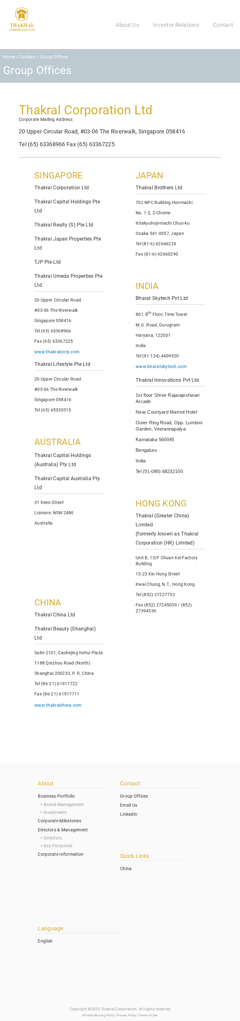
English (45, 941)
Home (9, 56)
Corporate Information (60, 854)
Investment (55, 812)
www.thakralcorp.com (56, 351)
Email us (128, 805)
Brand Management (64, 804)
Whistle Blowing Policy (98, 1015)
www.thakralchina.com (58, 705)
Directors (53, 837)
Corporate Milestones (59, 820)
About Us (127, 25)
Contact (223, 25)
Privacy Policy (127, 1015)
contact (27, 56)
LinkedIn (128, 814)
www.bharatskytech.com (161, 366)
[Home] (21, 20)
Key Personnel (58, 845)
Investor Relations (176, 25)
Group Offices (134, 796)
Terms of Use (148, 1015)
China (126, 868)
